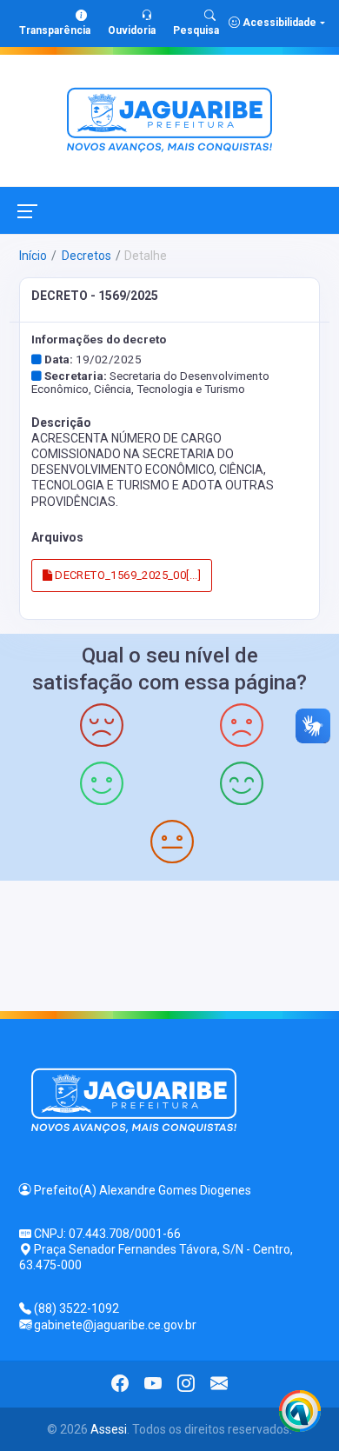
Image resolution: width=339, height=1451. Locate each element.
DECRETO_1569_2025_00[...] (126, 575)
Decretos (85, 256)
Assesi (108, 1429)
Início (33, 256)
